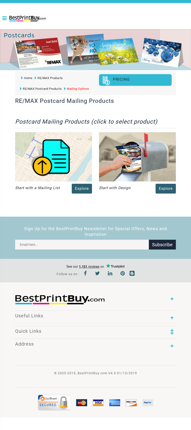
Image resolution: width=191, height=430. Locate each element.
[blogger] (132, 274)
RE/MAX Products (50, 78)
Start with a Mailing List (37, 188)
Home (28, 78)
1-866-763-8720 (11, 26)
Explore (82, 188)
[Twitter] (97, 274)
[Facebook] (85, 274)
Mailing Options (78, 88)
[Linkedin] (110, 274)
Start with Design (115, 188)
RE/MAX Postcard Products (42, 88)
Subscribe (162, 244)
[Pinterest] (123, 274)
